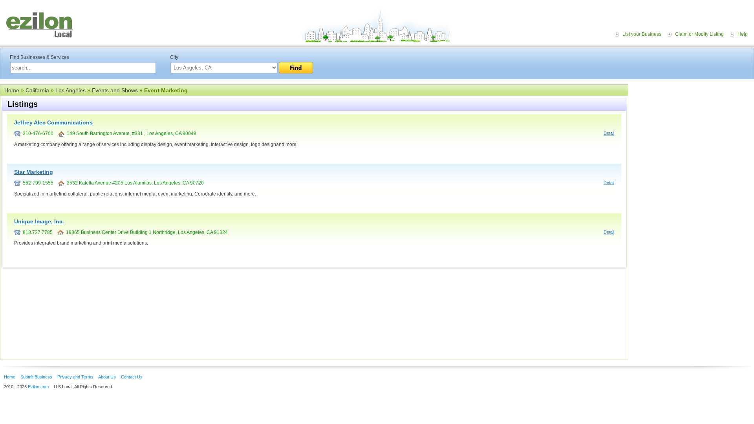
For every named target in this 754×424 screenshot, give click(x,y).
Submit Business (36, 377)
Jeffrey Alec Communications (53, 122)
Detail (609, 133)
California (37, 90)
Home (11, 90)
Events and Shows (115, 90)
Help (743, 34)
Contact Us (132, 377)
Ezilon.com (38, 386)
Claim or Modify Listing (699, 34)
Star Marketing (33, 172)
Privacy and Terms (75, 377)
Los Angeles (70, 90)
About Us (107, 377)
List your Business (641, 34)
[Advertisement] (693, 133)
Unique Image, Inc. (39, 221)
